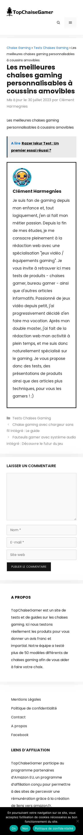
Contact (18, 717)
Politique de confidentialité (34, 708)
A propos (19, 726)
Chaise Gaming (19, 48)
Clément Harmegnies (37, 191)
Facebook (20, 734)
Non (25, 828)
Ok (14, 828)
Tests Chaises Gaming (51, 48)
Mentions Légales (26, 699)
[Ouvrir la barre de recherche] (58, 22)
